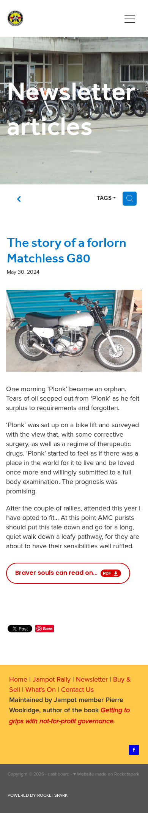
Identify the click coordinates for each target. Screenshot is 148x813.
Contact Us (77, 689)
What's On (40, 689)
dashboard (58, 774)
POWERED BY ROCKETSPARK (38, 795)
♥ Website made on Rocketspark (106, 774)
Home (18, 679)
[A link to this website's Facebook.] (134, 750)
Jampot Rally (52, 679)
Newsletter (92, 679)
